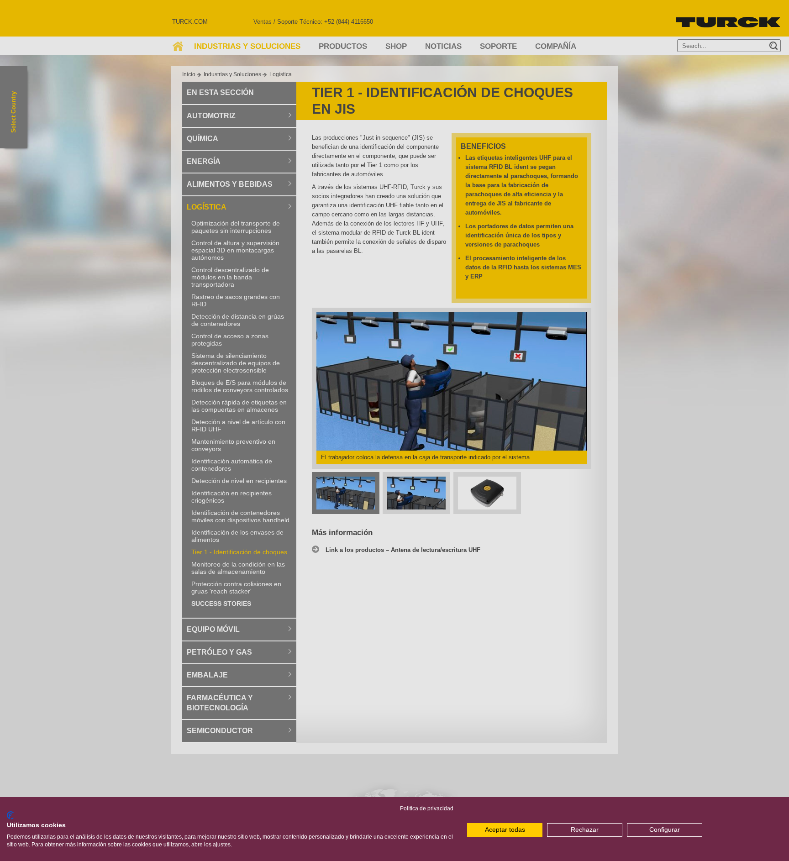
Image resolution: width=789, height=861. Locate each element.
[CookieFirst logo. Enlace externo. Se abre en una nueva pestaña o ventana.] (10, 815)
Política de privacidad (426, 808)
